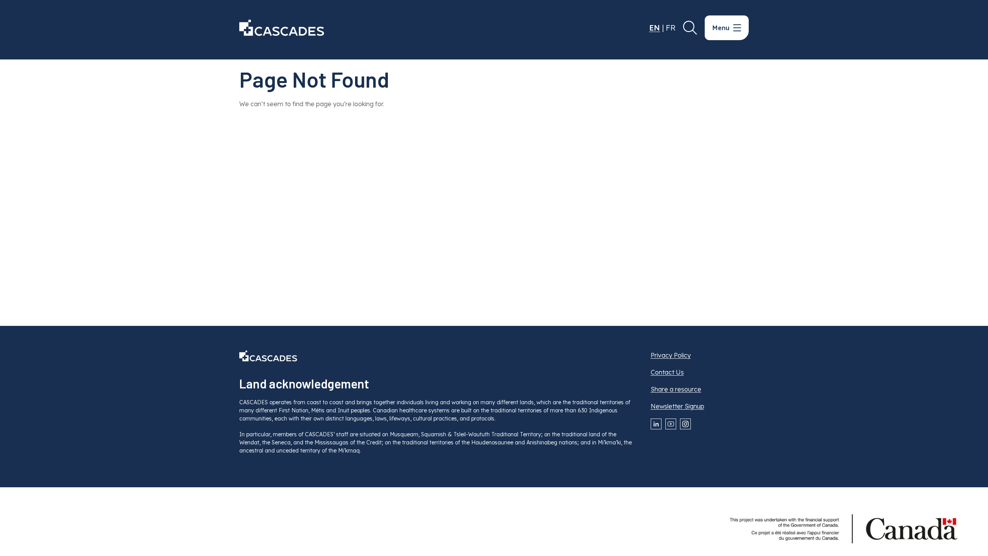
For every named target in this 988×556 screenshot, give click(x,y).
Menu (720, 28)
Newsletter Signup (677, 406)
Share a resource (676, 389)
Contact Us (667, 372)
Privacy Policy (671, 355)
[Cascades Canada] (281, 28)
